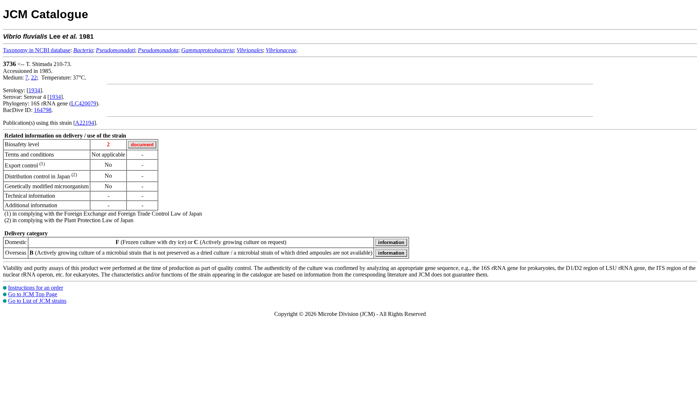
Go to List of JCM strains (37, 301)
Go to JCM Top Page (32, 294)
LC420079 (83, 103)
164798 (42, 110)
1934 (34, 90)
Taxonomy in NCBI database (36, 50)
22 (34, 77)
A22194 (84, 123)
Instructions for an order (35, 288)
